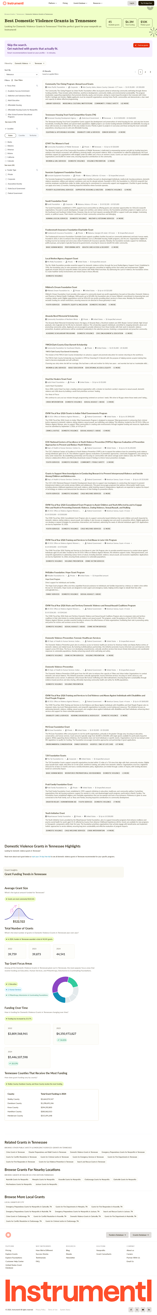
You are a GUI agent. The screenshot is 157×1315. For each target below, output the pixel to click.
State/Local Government (16, 188)
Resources (96, 3)
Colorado (10, 161)
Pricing (65, 3)
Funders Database (116, 1235)
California (10, 157)
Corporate (11, 179)
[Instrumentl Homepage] (13, 3)
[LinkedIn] (148, 1309)
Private (10, 174)
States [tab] (10, 135)
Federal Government (15, 193)
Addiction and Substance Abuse (19, 96)
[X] (137, 1309)
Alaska (9, 142)
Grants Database (79, 3)
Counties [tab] (22, 135)
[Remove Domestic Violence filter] (30, 63)
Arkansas (10, 149)
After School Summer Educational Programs (20, 115)
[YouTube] (143, 1309)
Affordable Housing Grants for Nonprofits (22, 110)
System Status (65, 1310)
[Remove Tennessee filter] (44, 63)
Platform (52, 3)
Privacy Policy (40, 1310)
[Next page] (150, 72)
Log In (132, 3)
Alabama (10, 146)
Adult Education (13, 100)
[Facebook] (131, 1309)
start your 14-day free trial (41, 856)
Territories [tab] (33, 135)
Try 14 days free (146, 3)
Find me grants (143, 45)
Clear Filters (18, 80)
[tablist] (22, 135)
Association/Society (15, 184)
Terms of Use (52, 1310)
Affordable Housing (15, 105)
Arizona (10, 153)
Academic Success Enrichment (19, 91)
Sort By (8, 70)
